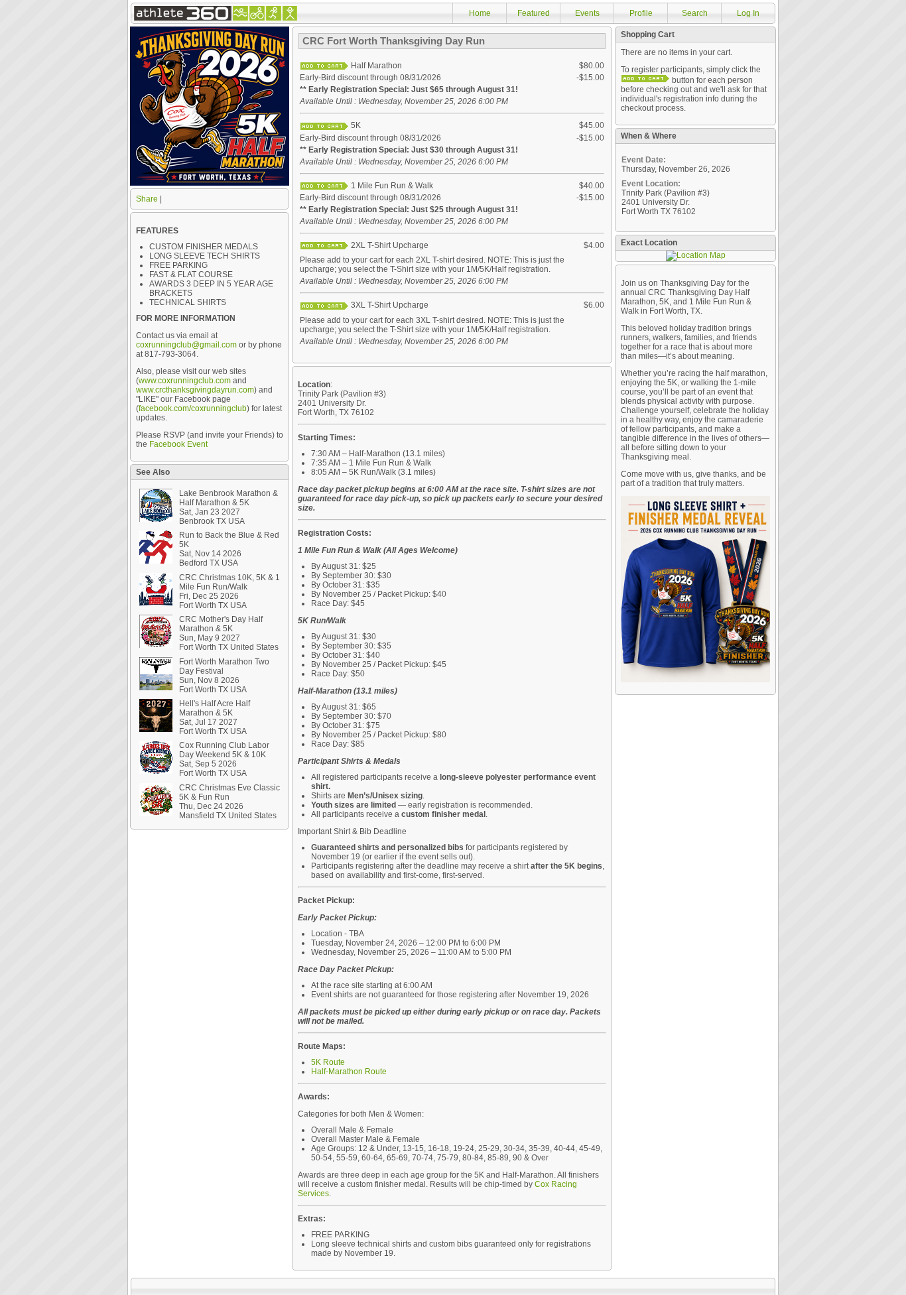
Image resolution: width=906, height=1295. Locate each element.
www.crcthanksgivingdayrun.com (195, 390)
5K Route (328, 1062)
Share (147, 199)
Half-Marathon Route (349, 1071)
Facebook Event (178, 444)
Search (695, 13)
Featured (533, 13)
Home (480, 13)
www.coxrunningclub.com (185, 380)
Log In (748, 13)
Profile (641, 13)
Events (587, 13)
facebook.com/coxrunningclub (193, 408)
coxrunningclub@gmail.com (186, 344)
